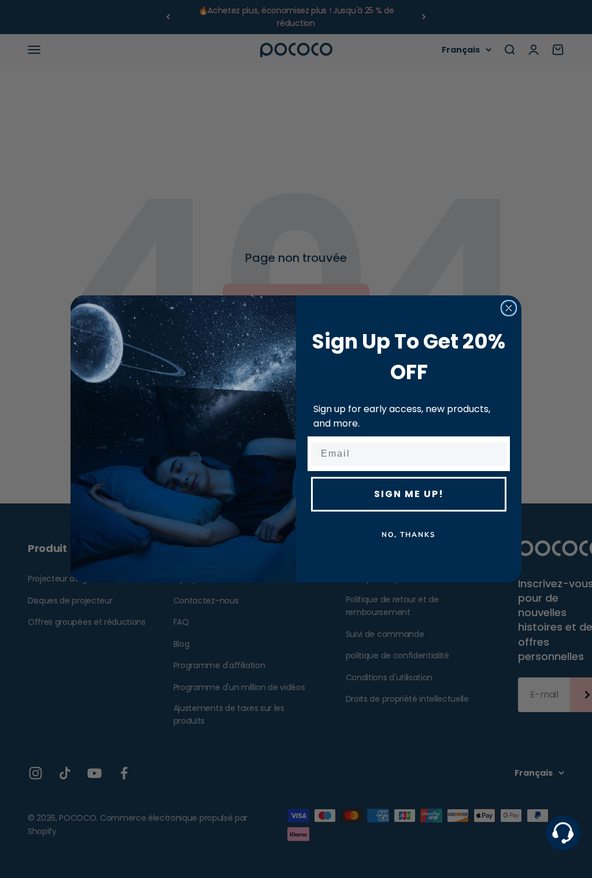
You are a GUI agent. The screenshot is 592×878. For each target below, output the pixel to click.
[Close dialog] (509, 308)
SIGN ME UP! (409, 494)
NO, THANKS (409, 534)
